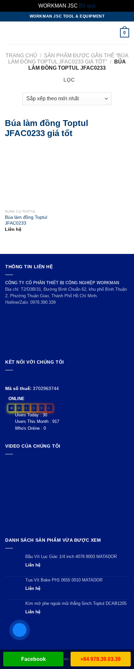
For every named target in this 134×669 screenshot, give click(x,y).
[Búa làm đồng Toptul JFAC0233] (14, 176)
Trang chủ (21, 55)
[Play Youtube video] (67, 494)
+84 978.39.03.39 (100, 659)
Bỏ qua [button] (87, 5)
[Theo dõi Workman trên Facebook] (9, 378)
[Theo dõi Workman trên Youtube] (17, 378)
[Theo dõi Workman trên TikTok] (24, 378)
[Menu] (9, 33)
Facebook (33, 659)
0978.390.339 (43, 302)
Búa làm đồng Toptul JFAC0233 (26, 220)
